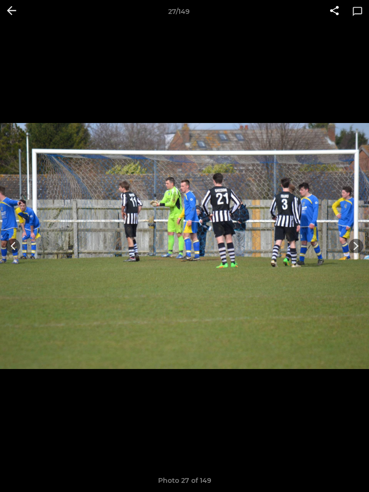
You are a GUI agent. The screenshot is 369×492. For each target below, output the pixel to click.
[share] (334, 11)
